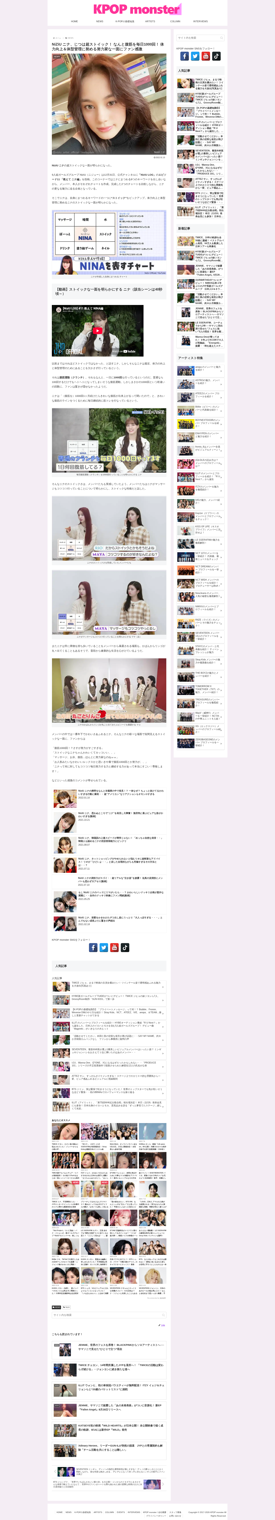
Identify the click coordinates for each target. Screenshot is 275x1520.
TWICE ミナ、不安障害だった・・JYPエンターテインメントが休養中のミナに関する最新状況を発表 (65, 1204)
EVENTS (121, 1512)
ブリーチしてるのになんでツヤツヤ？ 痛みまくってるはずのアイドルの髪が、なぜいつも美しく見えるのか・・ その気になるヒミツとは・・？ (94, 1207)
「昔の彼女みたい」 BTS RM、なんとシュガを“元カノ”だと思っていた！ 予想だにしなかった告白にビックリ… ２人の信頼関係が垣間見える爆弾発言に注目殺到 (123, 1207)
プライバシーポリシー (156, 1516)
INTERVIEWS (134, 1512)
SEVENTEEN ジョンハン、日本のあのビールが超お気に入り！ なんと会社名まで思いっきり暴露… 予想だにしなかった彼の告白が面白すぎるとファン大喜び (152, 1293)
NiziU (67, 1307)
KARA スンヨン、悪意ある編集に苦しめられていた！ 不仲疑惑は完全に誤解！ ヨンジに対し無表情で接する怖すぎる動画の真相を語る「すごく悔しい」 (94, 1264)
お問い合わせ (175, 1516)
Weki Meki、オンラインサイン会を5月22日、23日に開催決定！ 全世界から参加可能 (123, 1146)
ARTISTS (98, 1512)
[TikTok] (125, 947)
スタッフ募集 (175, 1512)
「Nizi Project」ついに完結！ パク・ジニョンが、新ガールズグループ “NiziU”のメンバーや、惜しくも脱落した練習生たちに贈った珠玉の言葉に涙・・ (65, 1235)
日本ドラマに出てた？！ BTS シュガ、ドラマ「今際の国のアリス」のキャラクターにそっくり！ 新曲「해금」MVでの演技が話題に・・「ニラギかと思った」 (123, 1264)
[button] (163, 1315)
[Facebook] (93, 947)
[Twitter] (103, 947)
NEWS (57, 1307)
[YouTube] (114, 947)
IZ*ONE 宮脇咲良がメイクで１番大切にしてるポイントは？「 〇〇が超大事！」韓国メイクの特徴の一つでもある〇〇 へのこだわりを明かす (123, 1235)
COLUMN (109, 1512)
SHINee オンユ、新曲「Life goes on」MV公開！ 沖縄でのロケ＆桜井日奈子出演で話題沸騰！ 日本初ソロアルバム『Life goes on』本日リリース (152, 1149)
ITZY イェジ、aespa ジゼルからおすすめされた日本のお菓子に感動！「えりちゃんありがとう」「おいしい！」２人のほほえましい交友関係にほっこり (94, 1178)
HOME (60, 1512)
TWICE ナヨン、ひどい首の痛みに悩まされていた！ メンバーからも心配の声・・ (65, 1146)
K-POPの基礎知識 (82, 1512)
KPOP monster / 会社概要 (154, 1512)
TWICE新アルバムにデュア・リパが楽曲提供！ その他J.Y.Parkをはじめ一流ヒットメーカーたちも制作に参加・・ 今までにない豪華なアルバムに (65, 1178)
